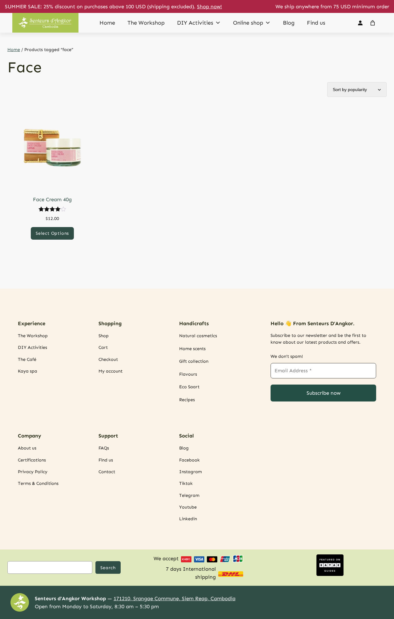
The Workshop (146, 22)
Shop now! (209, 6)
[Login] (360, 23)
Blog (289, 22)
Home (107, 22)
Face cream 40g (52, 199)
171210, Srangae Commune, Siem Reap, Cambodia (174, 598)
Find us (316, 22)
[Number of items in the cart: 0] (372, 22)
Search (108, 567)
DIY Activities (195, 22)
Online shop (248, 22)
